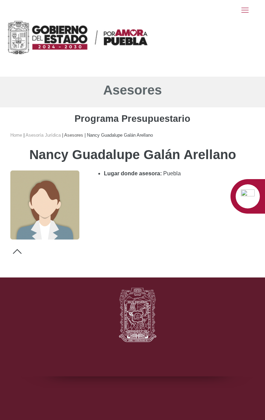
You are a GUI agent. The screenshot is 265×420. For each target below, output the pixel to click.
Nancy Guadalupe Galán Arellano (81, 135)
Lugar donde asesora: (133, 173)
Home (16, 135)
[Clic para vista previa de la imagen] (44, 204)
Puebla (172, 173)
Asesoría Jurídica (43, 135)
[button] (245, 10)
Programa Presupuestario (132, 119)
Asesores (132, 90)
